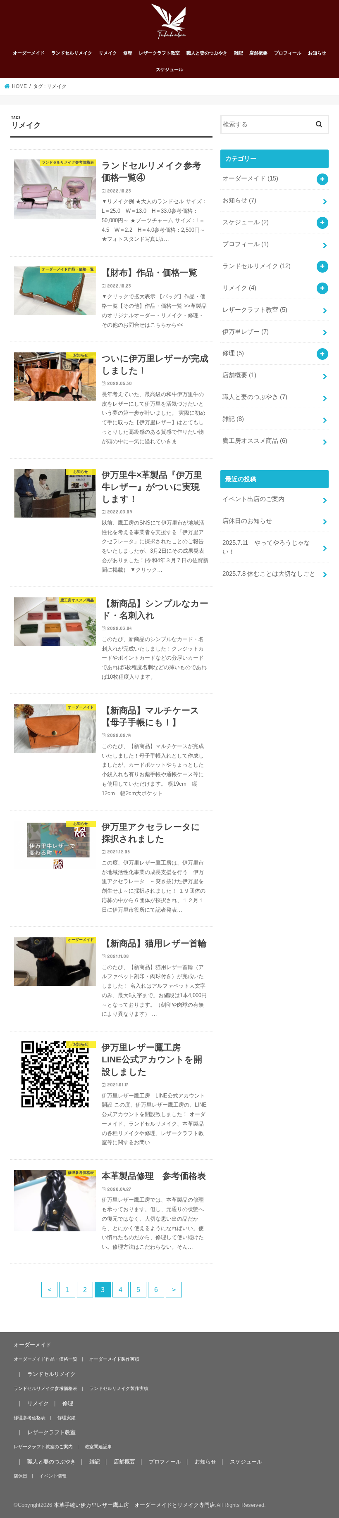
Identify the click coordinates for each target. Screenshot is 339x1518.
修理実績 (66, 1417)
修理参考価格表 (29, 1417)
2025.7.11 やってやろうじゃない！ (266, 547)
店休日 (20, 1475)
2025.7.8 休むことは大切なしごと (268, 573)
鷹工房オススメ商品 (254, 440)
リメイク (108, 52)
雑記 (238, 52)
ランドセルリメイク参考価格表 (45, 1388)
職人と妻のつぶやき (206, 52)
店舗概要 (258, 52)
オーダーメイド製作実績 (114, 1358)
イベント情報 (53, 1475)
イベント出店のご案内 (253, 499)
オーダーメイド (29, 52)
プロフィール (287, 52)
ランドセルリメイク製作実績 (118, 1388)
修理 (127, 52)
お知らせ (317, 52)
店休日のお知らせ (247, 521)
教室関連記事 (98, 1446)
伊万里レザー (245, 331)
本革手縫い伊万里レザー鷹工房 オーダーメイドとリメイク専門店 (134, 1505)
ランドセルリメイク (71, 52)
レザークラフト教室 (159, 52)
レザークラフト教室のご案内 (43, 1446)
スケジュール (169, 69)
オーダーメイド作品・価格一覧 (45, 1358)
